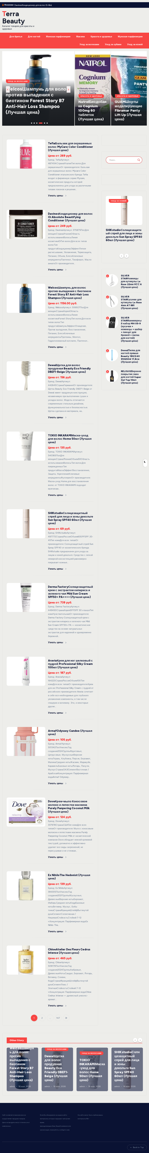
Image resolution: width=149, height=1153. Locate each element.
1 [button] (31, 122)
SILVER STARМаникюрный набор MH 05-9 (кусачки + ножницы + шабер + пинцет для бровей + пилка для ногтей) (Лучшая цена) (131, 329)
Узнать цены (56, 195)
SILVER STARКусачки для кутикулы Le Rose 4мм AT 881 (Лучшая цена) (131, 302)
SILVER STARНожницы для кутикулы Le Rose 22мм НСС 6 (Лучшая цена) (131, 281)
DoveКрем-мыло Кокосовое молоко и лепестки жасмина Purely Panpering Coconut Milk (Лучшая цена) (69, 806)
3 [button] (36, 122)
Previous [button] (8, 89)
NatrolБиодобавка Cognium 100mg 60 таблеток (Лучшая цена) (92, 110)
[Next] (126, 256)
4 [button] (39, 122)
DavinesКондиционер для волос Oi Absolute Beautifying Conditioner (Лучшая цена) (70, 217)
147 (58, 1018)
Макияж (80, 36)
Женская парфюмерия (58, 36)
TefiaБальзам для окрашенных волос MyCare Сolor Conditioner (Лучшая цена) (70, 147)
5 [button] (44, 122)
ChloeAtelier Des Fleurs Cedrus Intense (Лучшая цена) (69, 951)
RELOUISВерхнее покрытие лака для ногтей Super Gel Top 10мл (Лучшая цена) (131, 377)
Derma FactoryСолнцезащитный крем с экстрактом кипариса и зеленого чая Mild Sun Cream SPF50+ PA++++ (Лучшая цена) (70, 592)
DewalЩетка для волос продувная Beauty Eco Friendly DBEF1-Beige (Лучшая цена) (69, 368)
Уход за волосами (89, 44)
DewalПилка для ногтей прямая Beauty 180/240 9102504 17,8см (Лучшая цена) (130, 356)
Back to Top (138, 1147)
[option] (38, 88)
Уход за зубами (113, 44)
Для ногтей (34, 36)
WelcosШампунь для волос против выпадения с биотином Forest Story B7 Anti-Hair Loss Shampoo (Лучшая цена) (69, 292)
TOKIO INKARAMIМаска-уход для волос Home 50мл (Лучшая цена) (70, 439)
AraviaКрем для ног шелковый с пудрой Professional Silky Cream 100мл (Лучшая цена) (70, 664)
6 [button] (46, 122)
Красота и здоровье (101, 36)
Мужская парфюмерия (130, 36)
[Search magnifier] (139, 160)
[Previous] (121, 256)
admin (12, 1086)
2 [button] (33, 122)
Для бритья (15, 36)
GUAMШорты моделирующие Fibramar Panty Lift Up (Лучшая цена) (128, 110)
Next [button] (68, 89)
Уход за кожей (135, 44)
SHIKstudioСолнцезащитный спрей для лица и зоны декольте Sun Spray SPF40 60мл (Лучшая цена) (70, 518)
